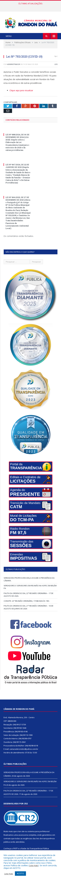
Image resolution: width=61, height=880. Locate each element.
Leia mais (33, 865)
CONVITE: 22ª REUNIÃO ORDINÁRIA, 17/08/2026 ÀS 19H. (27, 601)
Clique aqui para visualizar (21, 90)
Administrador (13, 64)
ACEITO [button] (20, 873)
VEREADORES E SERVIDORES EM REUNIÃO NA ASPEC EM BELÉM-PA (31, 6)
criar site (21, 831)
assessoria (23, 835)
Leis (55, 64)
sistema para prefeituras (38, 831)
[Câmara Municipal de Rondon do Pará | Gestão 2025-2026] (30, 22)
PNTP (15, 848)
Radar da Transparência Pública (35, 848)
